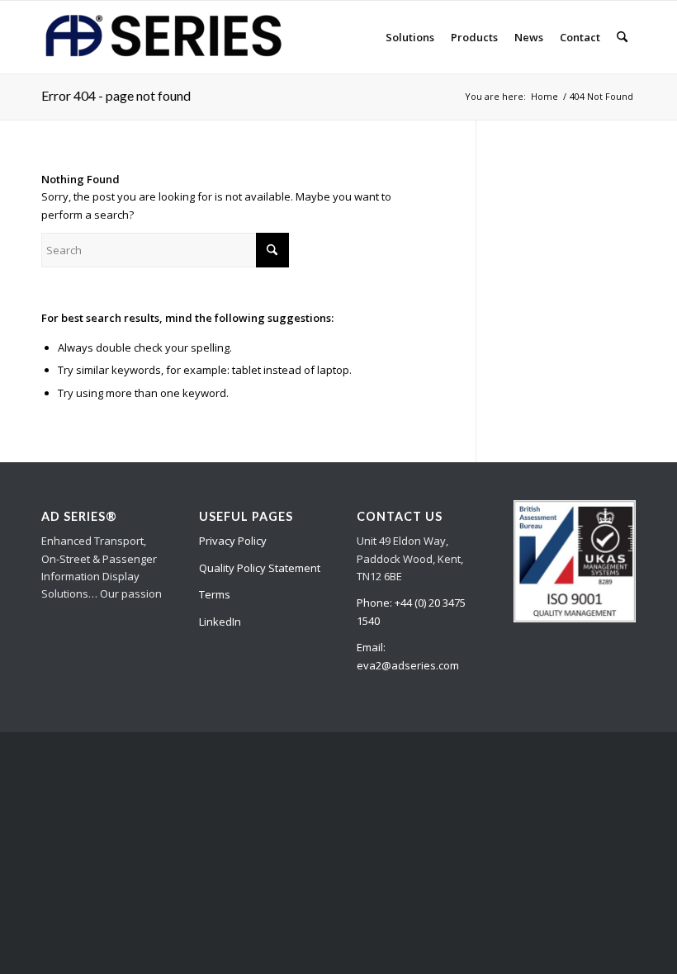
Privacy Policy (233, 540)
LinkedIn (220, 621)
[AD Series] (165, 37)
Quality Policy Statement (259, 567)
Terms (214, 594)
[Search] (622, 37)
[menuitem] (410, 37)
